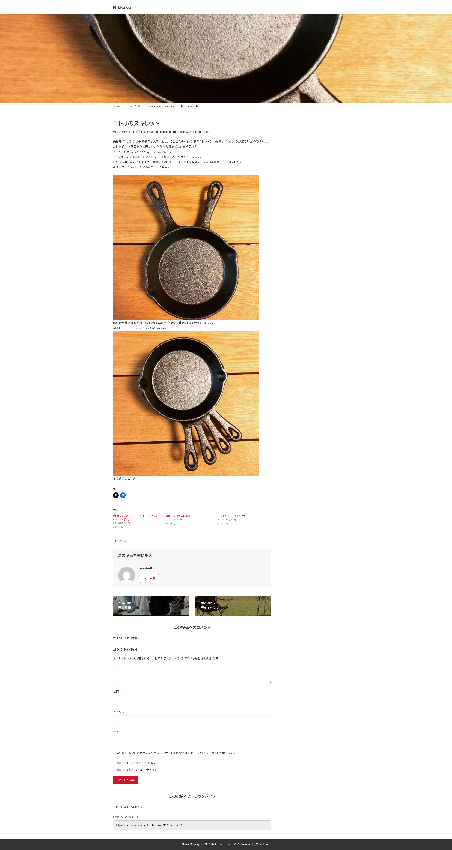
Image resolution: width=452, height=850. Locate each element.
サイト (116, 732)
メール (118, 712)
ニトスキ (121, 540)
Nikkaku (122, 7)
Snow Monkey (191, 844)
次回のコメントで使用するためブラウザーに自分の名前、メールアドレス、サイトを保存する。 (176, 753)
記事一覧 (150, 578)
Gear (206, 131)
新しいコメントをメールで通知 (136, 763)
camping (165, 131)
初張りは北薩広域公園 (178, 516)
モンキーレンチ (231, 844)
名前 (117, 691)
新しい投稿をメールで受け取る (137, 770)
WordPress (263, 844)
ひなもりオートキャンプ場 (232, 516)
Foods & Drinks (187, 131)
